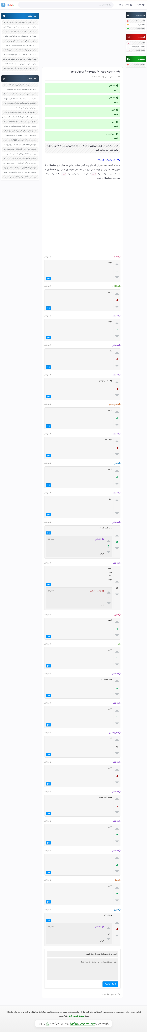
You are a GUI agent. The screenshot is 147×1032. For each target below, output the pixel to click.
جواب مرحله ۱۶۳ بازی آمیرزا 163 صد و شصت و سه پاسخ (19, 149)
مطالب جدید (139, 28)
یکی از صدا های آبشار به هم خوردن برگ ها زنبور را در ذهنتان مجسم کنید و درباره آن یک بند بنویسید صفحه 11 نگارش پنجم (19, 45)
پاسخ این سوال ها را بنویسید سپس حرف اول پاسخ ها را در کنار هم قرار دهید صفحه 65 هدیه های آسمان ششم (19, 112)
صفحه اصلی (139, 21)
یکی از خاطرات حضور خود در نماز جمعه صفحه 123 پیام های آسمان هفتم (19, 64)
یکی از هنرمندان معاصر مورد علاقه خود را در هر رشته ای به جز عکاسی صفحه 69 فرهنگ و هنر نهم (19, 22)
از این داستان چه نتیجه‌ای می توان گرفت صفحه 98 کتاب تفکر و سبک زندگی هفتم (19, 94)
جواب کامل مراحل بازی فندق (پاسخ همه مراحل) (20, 135)
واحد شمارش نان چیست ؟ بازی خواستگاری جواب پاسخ (95, 71)
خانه (139, 5)
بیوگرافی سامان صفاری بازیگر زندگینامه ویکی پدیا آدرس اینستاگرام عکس (19, 117)
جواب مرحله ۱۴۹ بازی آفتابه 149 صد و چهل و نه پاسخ (19, 145)
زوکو (47, 1023)
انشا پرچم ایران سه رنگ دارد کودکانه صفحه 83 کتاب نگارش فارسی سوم (19, 103)
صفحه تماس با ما (76, 1016)
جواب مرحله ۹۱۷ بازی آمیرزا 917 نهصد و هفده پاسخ (19, 177)
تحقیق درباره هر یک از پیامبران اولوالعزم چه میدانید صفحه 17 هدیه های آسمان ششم (19, 126)
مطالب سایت (138, 65)
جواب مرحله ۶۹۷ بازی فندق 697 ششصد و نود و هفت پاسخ (19, 168)
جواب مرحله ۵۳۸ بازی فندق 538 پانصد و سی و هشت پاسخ (19, 163)
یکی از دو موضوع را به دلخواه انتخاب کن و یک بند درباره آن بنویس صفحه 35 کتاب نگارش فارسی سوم (19, 50)
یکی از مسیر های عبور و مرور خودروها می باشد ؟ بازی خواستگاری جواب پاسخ (19, 27)
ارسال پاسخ (110, 984)
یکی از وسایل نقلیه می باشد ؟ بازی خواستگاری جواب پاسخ (19, 55)
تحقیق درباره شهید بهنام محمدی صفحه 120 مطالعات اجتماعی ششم (19, 122)
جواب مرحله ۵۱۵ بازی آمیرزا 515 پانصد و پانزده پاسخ (19, 158)
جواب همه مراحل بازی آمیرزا (82, 1023)
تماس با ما (124, 5)
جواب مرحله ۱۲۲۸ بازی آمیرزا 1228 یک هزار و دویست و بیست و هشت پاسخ (19, 140)
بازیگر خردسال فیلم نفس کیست (26, 108)
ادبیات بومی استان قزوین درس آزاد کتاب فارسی (21, 89)
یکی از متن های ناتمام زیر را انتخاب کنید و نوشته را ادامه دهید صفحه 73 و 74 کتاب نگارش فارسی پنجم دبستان (19, 36)
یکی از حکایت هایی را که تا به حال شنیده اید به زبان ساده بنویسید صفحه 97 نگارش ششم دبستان (19, 32)
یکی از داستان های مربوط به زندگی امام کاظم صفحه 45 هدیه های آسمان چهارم (19, 68)
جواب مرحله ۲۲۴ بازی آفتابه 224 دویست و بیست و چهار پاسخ (19, 154)
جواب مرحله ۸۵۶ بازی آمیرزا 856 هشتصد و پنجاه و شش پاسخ (19, 172)
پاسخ (48, 278)
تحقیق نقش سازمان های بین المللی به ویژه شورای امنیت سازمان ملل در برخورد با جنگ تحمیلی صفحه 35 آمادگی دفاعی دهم (19, 131)
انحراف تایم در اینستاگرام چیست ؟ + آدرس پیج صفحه (19, 99)
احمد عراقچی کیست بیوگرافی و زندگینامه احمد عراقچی (19, 85)
